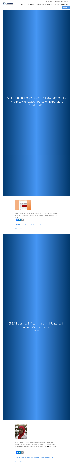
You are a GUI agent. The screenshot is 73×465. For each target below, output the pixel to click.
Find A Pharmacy (49, 1)
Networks (62, 4)
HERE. (21, 217)
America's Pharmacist (45, 457)
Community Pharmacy (40, 224)
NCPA (52, 457)
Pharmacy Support (56, 1)
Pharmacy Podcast (29, 224)
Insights (66, 1)
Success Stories (41, 4)
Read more (18, 228)
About (67, 4)
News (62, 1)
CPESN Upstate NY (20, 224)
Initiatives (56, 4)
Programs (49, 4)
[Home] (7, 3)
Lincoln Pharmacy (20, 457)
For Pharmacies (32, 4)
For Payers (24, 4)
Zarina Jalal (27, 457)
